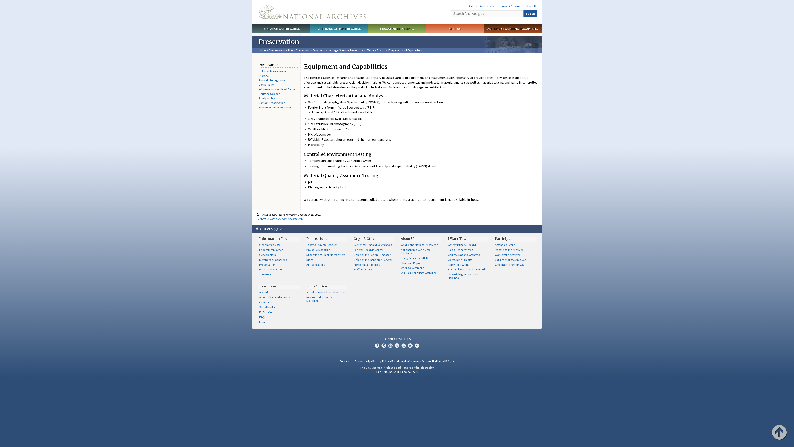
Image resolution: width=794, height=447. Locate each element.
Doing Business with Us (415, 258)
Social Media (267, 307)
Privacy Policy (381, 361)
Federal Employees (271, 250)
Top (779, 432)
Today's (321, 245)
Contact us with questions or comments (280, 219)
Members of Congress (273, 260)
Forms (263, 322)
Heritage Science (269, 94)
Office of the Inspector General (373, 260)
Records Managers (271, 269)
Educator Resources (397, 28)
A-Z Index (265, 292)
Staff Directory (363, 269)
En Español (266, 312)
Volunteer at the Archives (510, 260)
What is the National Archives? (419, 245)
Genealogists (267, 255)
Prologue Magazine (318, 250)
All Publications (315, 265)
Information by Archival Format (278, 89)
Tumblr (397, 345)
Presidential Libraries (367, 265)
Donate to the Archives (509, 250)
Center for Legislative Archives (373, 245)
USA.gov (449, 361)
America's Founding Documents (512, 28)
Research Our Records (281, 28)
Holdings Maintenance (272, 71)
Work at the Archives (508, 255)
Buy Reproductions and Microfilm (320, 299)
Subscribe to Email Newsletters (326, 255)
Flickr (416, 345)
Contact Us (529, 6)
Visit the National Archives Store (326, 292)
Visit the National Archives (464, 255)
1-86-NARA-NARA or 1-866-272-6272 (397, 372)
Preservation (277, 50)
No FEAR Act (435, 361)
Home (262, 50)
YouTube (403, 345)
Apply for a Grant (458, 265)
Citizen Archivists (481, 6)
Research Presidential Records (467, 269)
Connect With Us (397, 339)
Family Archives (268, 98)
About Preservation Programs (306, 50)
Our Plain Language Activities (419, 273)
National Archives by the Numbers (416, 251)
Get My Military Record (462, 245)
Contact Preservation (272, 103)
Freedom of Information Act (408, 361)
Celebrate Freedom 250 (509, 265)
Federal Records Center (368, 250)
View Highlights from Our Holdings (463, 276)
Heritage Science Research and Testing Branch (356, 50)
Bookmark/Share (508, 6)
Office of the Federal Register (372, 255)
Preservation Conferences (275, 107)
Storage (264, 76)
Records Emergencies (272, 80)
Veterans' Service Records (339, 28)
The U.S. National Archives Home (312, 12)
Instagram (390, 345)
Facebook (377, 345)
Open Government (412, 268)
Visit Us (455, 28)
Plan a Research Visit (460, 250)
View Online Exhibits (460, 260)
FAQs (262, 317)
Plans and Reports (412, 263)
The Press (265, 274)
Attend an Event (505, 245)
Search (530, 14)
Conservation (267, 85)
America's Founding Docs (275, 297)
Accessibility (363, 361)
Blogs (309, 260)
